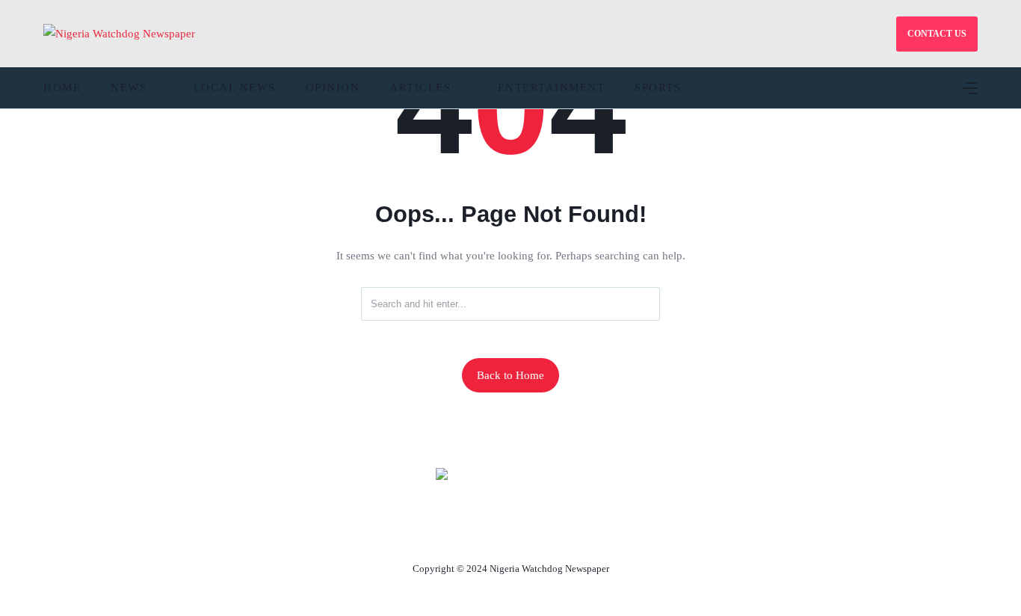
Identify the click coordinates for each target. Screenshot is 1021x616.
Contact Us (492, 534)
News (128, 87)
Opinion (333, 87)
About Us (411, 534)
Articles (420, 87)
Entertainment (551, 87)
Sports (658, 87)
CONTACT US (936, 33)
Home (62, 87)
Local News (235, 87)
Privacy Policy (592, 534)
